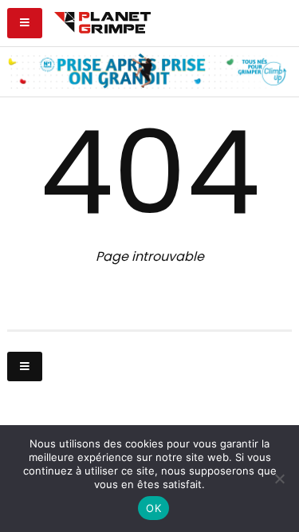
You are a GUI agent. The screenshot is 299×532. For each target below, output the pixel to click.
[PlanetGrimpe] (102, 20)
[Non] (279, 479)
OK (153, 508)
